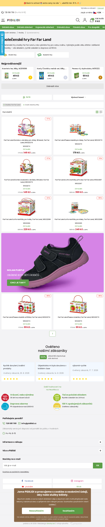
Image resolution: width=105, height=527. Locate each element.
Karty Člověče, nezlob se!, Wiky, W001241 (55, 68)
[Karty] (97, 112)
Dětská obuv (8, 27)
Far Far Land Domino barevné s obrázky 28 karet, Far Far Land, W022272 (26, 181)
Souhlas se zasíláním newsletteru (16, 472)
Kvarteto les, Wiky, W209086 (14, 68)
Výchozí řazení (77, 97)
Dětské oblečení (25, 27)
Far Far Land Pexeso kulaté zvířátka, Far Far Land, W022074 (26, 317)
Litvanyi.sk (51, 523)
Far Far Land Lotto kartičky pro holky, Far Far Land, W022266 (27, 219)
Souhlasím (68, 510)
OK (97, 465)
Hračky (21, 33)
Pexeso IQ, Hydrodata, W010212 (86, 68)
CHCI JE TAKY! (18, 282)
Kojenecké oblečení (45, 27)
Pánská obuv (79, 27)
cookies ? (52, 504)
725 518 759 (9, 12)
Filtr (28, 97)
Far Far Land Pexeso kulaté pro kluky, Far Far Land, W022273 (78, 140)
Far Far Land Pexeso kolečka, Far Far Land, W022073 (78, 317)
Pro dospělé (93, 27)
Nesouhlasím (36, 510)
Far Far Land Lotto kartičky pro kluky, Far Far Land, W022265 (78, 219)
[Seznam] (101, 112)
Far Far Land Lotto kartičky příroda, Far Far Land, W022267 (78, 180)
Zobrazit (100, 8)
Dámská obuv (63, 27)
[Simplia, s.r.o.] (76, 523)
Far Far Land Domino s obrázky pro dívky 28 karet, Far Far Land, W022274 (26, 141)
